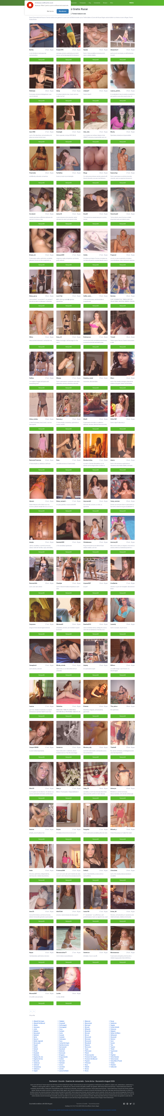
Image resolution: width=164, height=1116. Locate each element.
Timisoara (83, 3)
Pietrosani (88, 1051)
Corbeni (61, 1031)
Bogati (35, 1045)
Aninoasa (36, 1027)
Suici (112, 1041)
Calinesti (36, 1065)
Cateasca (36, 1069)
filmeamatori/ (78, 1110)
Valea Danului (114, 1057)
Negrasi (87, 1045)
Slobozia (113, 1029)
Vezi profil (41, 59)
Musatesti (88, 1043)
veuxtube (113, 1110)
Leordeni (62, 1067)
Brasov (105, 3)
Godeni (61, 1059)
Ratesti (87, 1067)
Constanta (97, 3)
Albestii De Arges (38, 1021)
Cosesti (61, 1035)
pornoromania (98, 1110)
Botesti (35, 1049)
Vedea (112, 1063)
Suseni (112, 1043)
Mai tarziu (50, 11)
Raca (86, 1065)
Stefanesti (113, 1035)
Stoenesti (113, 1037)
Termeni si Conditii (81, 1103)
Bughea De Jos (38, 1057)
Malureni (87, 1021)
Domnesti (62, 1053)
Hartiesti (62, 1063)
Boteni (35, 1047)
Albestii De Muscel (39, 1023)
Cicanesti (62, 1023)
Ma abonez (62, 11)
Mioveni (87, 1033)
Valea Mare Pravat (116, 1061)
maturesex (91, 1110)
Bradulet (36, 1053)
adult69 (58, 1110)
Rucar (112, 1021)
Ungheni (113, 1055)
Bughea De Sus (38, 1059)
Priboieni (88, 1063)
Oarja (86, 1049)
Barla (35, 1037)
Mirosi (87, 1035)
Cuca (60, 1041)
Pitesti (87, 1053)
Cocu (60, 1029)
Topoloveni (113, 1051)
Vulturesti (113, 1067)
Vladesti (113, 1065)
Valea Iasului (114, 1059)
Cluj (90, 3)
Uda (111, 1053)
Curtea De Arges (64, 1043)
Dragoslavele (63, 1057)
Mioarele (87, 1031)
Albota (35, 1025)
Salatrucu (113, 1023)
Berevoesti (36, 1043)
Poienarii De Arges (91, 1057)
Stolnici (112, 1039)
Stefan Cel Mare (115, 1033)
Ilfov (111, 3)
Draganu (62, 1055)
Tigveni (112, 1047)
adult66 (54, 1110)
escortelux (71, 1110)
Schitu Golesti (114, 1027)
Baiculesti (36, 1033)
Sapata (112, 1025)
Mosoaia (87, 1039)
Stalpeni (113, 1031)
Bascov (35, 1039)
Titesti (112, 1049)
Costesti (61, 1037)
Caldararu (36, 1063)
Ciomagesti (62, 1027)
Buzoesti (36, 1061)
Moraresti (88, 1037)
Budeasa (36, 1055)
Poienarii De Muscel (91, 1059)
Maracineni (88, 1023)
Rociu (86, 1071)
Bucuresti (73, 3)
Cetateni (61, 1021)
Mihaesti (87, 1029)
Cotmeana (62, 1039)
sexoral (104, 1110)
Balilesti (36, 1035)
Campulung (37, 1067)
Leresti (61, 1069)
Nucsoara (88, 1047)
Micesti (87, 1027)
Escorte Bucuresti (94, 1103)
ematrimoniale (64, 1110)
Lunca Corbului (64, 1071)
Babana (35, 1031)
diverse (50, 1110)
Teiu (111, 1045)
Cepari (35, 1071)
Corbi (61, 1033)
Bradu (35, 1051)
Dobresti (62, 1051)
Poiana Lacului (89, 1055)
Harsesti (62, 1061)
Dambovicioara (64, 1045)
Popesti (87, 1061)
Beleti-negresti (38, 1041)
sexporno (108, 1110)
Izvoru (61, 1065)
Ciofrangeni (63, 1025)
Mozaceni (88, 1041)
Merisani (87, 1025)
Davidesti (62, 1049)
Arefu (35, 1029)
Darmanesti (62, 1047)
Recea (87, 1069)
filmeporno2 (85, 1110)
